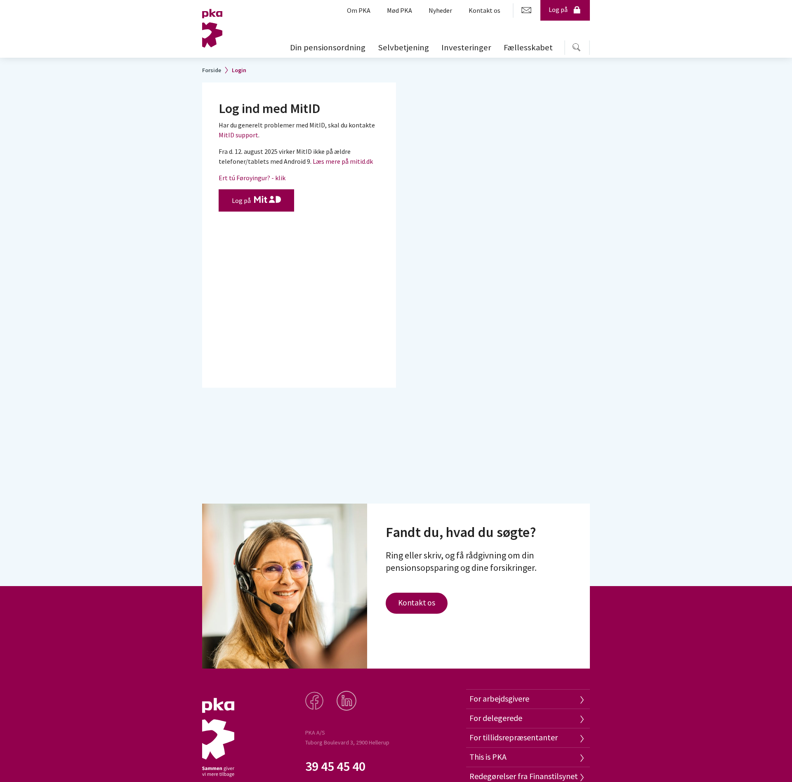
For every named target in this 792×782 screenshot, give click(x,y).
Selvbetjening (403, 47)
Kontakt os (416, 603)
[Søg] (574, 47)
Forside (211, 70)
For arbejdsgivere (499, 698)
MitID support (238, 135)
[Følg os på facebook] (315, 704)
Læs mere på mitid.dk (343, 161)
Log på (558, 9)
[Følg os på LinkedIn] (347, 704)
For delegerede (495, 718)
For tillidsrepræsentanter (513, 737)
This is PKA (488, 756)
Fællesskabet (528, 47)
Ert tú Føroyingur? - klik (252, 178)
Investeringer (466, 47)
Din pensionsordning (327, 47)
